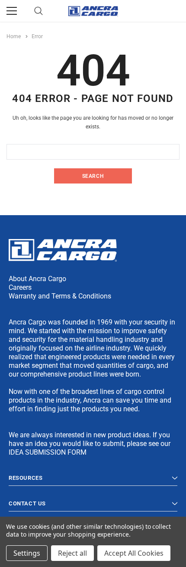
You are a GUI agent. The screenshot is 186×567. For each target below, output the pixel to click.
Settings (26, 553)
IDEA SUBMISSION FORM (48, 452)
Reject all (72, 553)
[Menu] (11, 11)
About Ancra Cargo (37, 279)
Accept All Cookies (134, 553)
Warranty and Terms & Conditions (60, 296)
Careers (20, 287)
